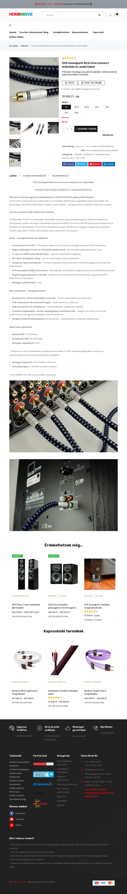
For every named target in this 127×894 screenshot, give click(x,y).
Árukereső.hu (38, 793)
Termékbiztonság (17, 799)
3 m (107, 107)
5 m (66, 112)
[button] (55, 59)
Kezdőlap (13, 46)
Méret (65, 102)
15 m (87, 107)
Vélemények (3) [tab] (60, 176)
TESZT (70, 83)
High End (61, 796)
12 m (76, 107)
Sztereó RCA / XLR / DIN (73, 158)
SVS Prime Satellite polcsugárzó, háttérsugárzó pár (62, 607)
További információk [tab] (34, 176)
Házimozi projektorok (67, 784)
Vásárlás (107, 135)
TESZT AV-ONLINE (92, 83)
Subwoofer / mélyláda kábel (96, 154)
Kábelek (24, 46)
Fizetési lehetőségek (19, 769)
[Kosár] (115, 15)
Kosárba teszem (87, 129)
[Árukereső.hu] (42, 784)
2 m (97, 107)
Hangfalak (62, 801)
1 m (66, 107)
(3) (75, 58)
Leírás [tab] (13, 176)
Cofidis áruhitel (16, 795)
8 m (76, 112)
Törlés (66, 117)
